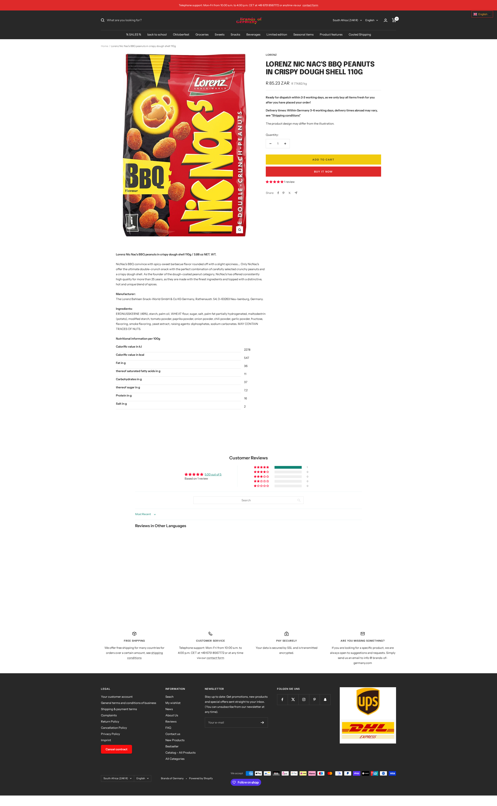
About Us (171, 715)
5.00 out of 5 (213, 474)
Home (104, 46)
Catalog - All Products (180, 752)
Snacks (235, 34)
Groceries (202, 34)
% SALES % (133, 34)
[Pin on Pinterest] (283, 193)
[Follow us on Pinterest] (314, 699)
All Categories (174, 759)
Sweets (219, 34)
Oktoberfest (181, 34)
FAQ (168, 728)
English (369, 20)
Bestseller (172, 746)
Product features (331, 34)
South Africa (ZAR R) (345, 20)
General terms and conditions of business (128, 703)
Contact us (172, 734)
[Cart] (394, 20)
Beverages (253, 34)
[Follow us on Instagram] (303, 699)
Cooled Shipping (360, 34)
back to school (157, 34)
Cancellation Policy (114, 728)
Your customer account (117, 696)
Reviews (170, 721)
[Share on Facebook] (278, 193)
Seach (169, 696)
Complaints (109, 715)
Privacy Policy (110, 734)
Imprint (106, 740)
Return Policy (110, 721)
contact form (310, 5)
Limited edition (277, 34)
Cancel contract (116, 749)
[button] (275, 182)
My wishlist (173, 703)
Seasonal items (303, 34)
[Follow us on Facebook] (282, 699)
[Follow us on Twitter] (293, 699)
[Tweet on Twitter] (289, 193)
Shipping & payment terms (119, 709)
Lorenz (271, 54)
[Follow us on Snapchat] (325, 699)
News (169, 709)
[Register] (262, 722)
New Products (174, 740)
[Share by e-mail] (296, 193)
